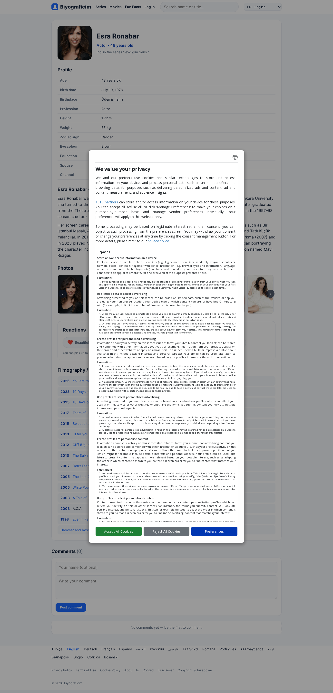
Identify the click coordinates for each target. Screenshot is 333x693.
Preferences (214, 531)
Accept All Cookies (118, 531)
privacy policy (158, 241)
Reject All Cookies (166, 531)
